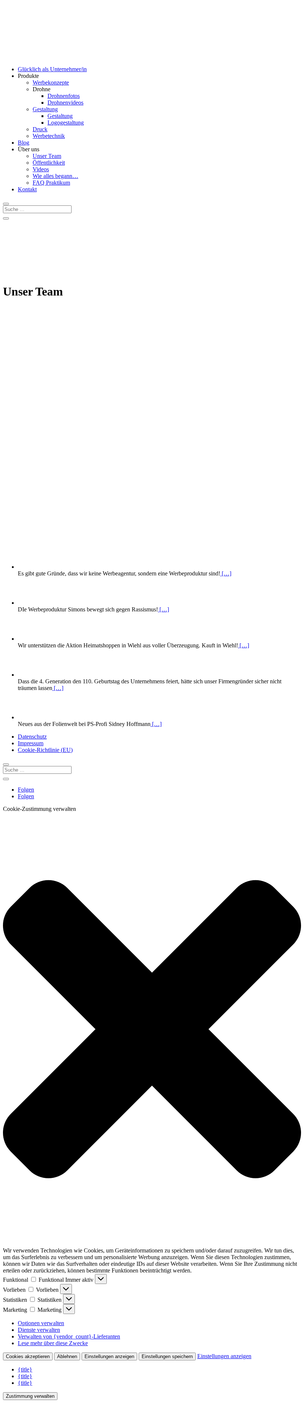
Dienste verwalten (39, 1330)
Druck (40, 129)
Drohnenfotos (63, 96)
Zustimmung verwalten (30, 1396)
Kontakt (27, 189)
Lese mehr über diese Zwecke (53, 1343)
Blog (23, 142)
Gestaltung (45, 109)
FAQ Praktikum (51, 182)
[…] (225, 573)
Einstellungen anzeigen (109, 1356)
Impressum (30, 743)
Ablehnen (67, 1356)
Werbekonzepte (51, 82)
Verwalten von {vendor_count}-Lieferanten (69, 1336)
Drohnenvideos (65, 102)
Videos (41, 169)
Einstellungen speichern (167, 1356)
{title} (25, 1369)
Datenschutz (32, 736)
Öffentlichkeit (49, 162)
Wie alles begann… (55, 176)
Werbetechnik (49, 136)
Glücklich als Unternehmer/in (52, 69)
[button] (152, 1029)
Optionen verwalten (41, 1323)
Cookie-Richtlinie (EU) (45, 750)
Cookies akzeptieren (28, 1356)
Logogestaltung (65, 122)
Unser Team (47, 156)
